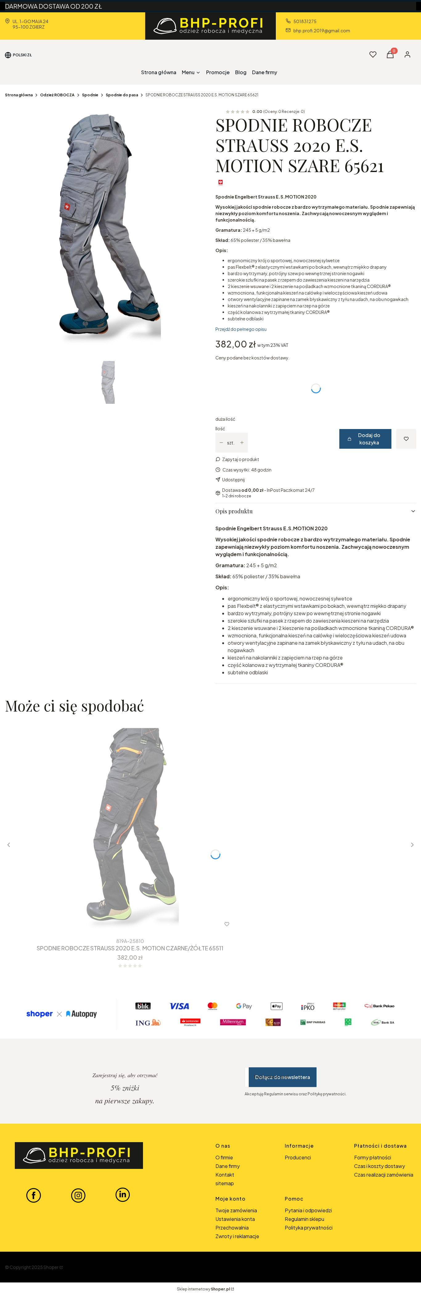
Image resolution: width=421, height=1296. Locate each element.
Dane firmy (227, 1166)
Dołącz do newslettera (282, 1077)
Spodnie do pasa (122, 95)
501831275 (305, 21)
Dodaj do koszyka (369, 439)
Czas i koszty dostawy (379, 1166)
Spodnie (90, 95)
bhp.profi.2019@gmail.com (321, 30)
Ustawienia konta (235, 1219)
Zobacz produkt (121, 924)
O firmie (224, 1157)
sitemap (224, 1183)
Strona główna (19, 95)
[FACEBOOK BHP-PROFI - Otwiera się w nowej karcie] (33, 1195)
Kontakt (224, 1174)
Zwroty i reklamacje (237, 1236)
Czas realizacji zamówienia (383, 1174)
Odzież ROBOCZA (57, 95)
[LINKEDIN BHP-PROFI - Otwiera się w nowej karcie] (122, 1195)
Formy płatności (372, 1157)
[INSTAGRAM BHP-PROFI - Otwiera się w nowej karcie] (78, 1195)
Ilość (220, 428)
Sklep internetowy (203, 1289)
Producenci (298, 1157)
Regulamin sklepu (304, 1219)
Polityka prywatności (309, 1227)
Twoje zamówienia (236, 1210)
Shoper (51, 1267)
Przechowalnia (232, 1227)
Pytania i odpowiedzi (308, 1210)
